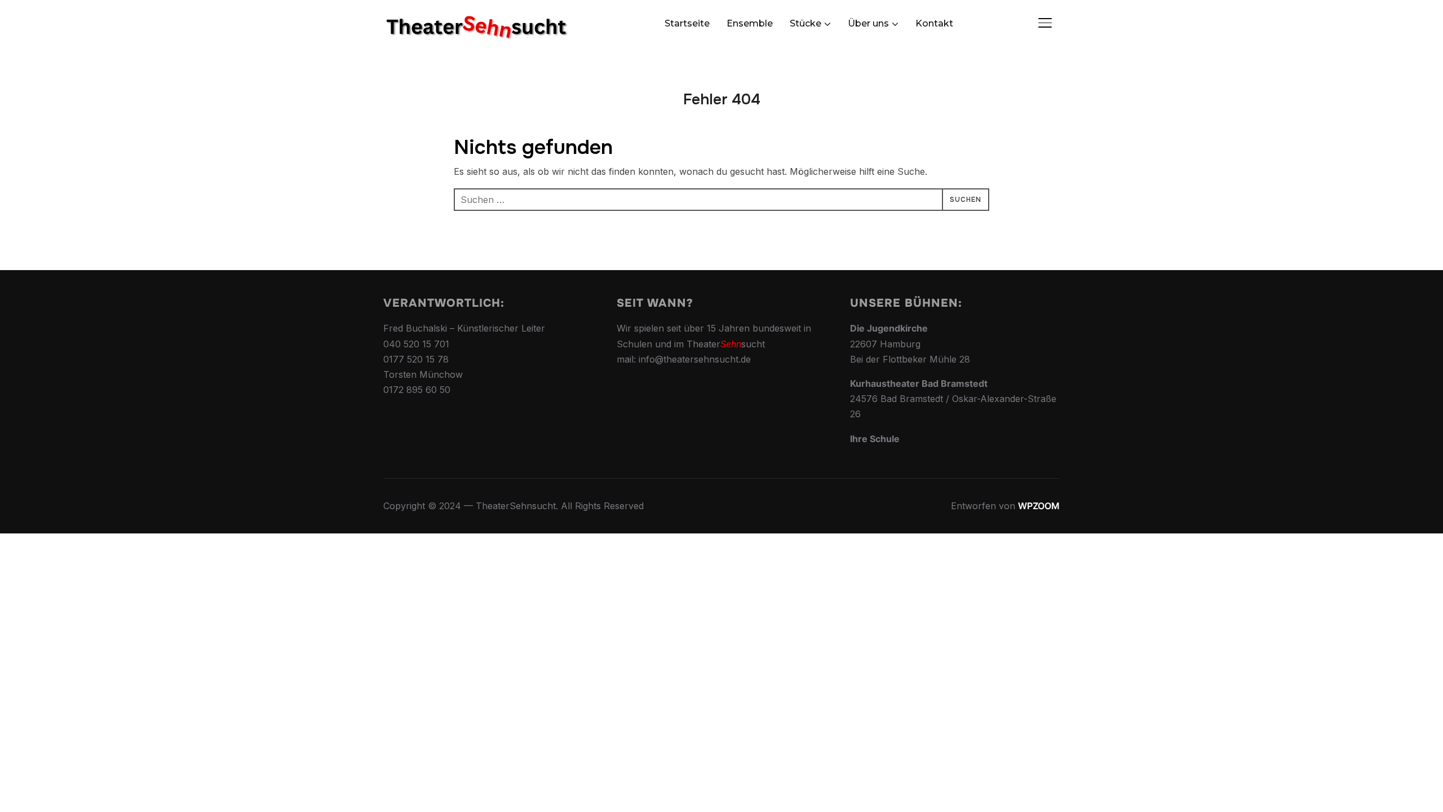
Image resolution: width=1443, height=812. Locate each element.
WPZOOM (1039, 505)
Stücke (805, 23)
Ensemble (750, 23)
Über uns (868, 23)
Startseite (687, 23)
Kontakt (934, 23)
